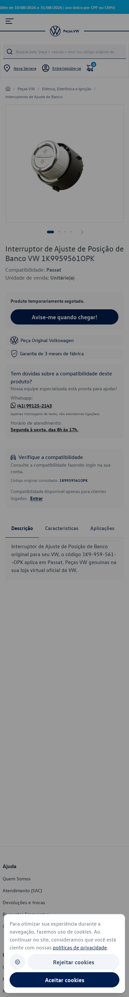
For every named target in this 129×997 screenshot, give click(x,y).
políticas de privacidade (80, 947)
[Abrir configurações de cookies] (17, 962)
